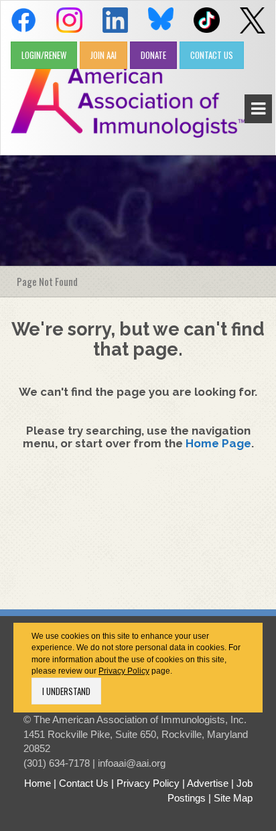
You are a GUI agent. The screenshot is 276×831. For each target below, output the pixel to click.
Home (37, 783)
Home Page (218, 443)
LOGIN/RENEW (43, 55)
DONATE (153, 55)
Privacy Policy (123, 671)
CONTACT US (211, 55)
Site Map (233, 798)
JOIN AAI (103, 55)
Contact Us (84, 783)
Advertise (207, 783)
